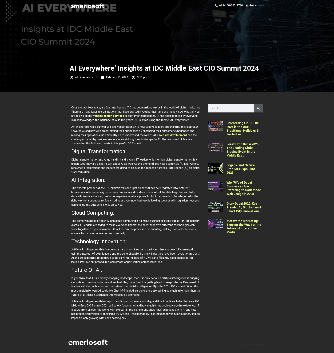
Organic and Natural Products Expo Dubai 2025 (241, 168)
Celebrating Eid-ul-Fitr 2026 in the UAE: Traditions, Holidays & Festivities (242, 128)
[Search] (258, 108)
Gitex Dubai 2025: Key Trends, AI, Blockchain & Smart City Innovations (244, 207)
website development (173, 135)
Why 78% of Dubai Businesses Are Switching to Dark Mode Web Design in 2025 (243, 188)
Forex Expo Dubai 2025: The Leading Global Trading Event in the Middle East (242, 149)
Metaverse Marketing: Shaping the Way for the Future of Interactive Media (243, 226)
